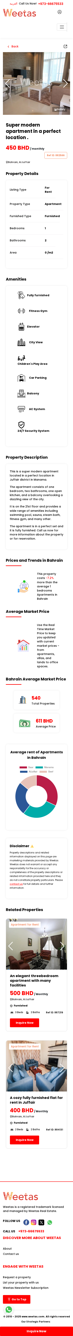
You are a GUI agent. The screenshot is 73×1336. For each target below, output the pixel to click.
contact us (16, 884)
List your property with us (21, 1282)
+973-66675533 (50, 4)
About (7, 1249)
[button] (65, 83)
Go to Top (18, 1299)
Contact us (11, 1254)
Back (14, 46)
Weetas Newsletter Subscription (25, 1288)
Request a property (17, 1277)
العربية (13, 3)
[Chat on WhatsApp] (9, 1309)
